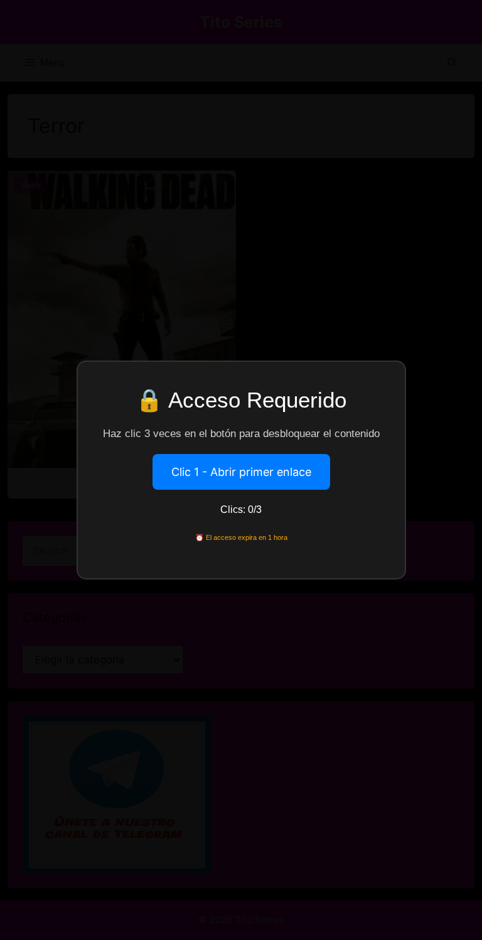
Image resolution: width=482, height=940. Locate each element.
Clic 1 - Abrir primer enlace (241, 471)
